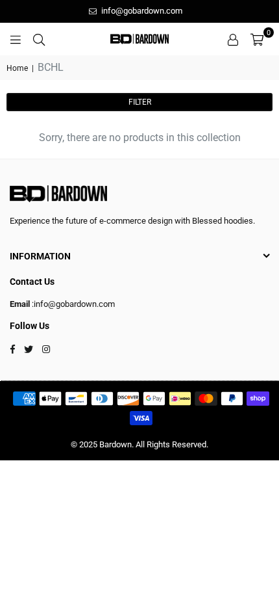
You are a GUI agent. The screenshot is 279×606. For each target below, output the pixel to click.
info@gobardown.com (140, 11)
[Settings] (233, 39)
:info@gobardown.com (72, 304)
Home (17, 68)
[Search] (39, 39)
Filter (139, 102)
